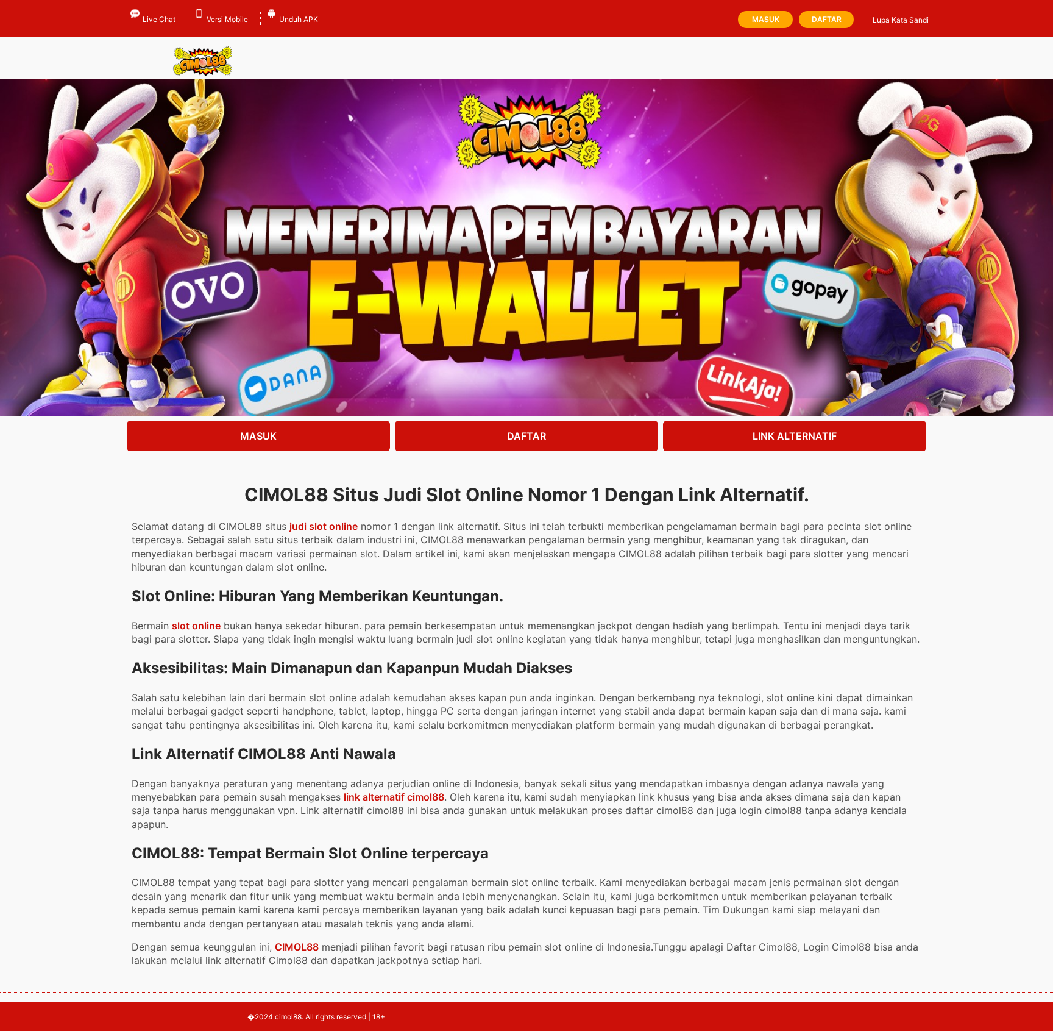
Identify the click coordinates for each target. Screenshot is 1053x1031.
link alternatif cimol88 (394, 797)
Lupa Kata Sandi (901, 19)
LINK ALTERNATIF (795, 436)
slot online (196, 625)
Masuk (765, 19)
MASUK (258, 436)
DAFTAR (526, 436)
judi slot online (323, 526)
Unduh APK (298, 19)
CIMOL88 (297, 947)
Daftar (827, 19)
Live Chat (159, 19)
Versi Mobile (227, 19)
